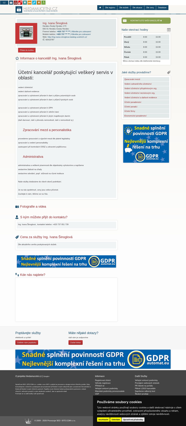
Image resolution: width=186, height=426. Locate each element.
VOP (97, 394)
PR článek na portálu (144, 386)
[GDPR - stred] (66, 261)
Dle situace (137, 7)
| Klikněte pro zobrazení (74, 31)
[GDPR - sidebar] (146, 143)
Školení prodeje (141, 394)
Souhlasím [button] (103, 419)
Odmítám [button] (116, 419)
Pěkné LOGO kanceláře (145, 388)
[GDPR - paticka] (93, 359)
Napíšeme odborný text (145, 391)
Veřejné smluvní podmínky (106, 388)
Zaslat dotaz (75, 342)
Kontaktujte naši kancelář (145, 20)
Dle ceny (150, 7)
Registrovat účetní (103, 380)
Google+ (46, 376)
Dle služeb (123, 7)
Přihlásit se (99, 386)
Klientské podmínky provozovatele (109, 391)
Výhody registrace (103, 383)
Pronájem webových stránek (147, 383)
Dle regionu (110, 7)
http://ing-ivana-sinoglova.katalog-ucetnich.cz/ (67, 37)
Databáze (162, 7)
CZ (4, 2)
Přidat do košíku (27, 50)
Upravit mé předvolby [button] (133, 419)
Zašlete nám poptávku (26, 342)
